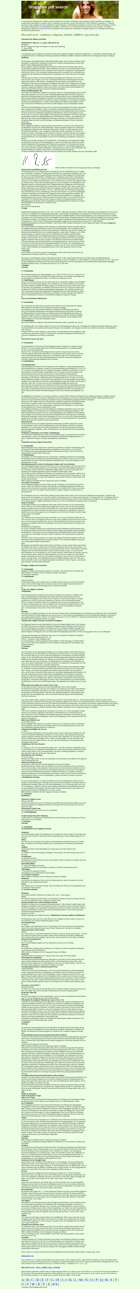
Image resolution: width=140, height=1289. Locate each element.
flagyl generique (45, 28)
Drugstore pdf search (48, 7)
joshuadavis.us (27, 1256)
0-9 (54, 1284)
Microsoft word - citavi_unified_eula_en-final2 (40, 1267)
